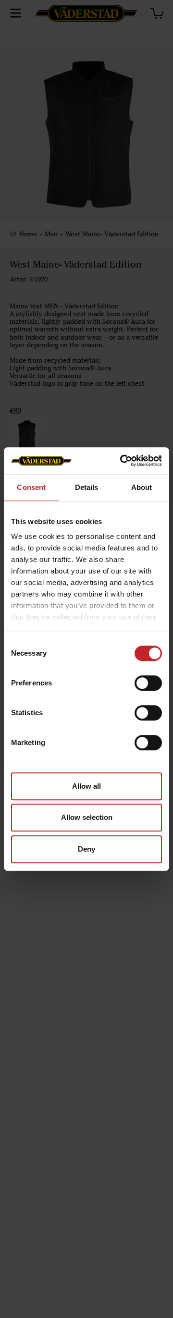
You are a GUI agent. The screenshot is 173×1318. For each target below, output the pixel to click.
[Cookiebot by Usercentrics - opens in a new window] (122, 460)
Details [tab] (87, 487)
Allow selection (86, 817)
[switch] (148, 683)
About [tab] (141, 487)
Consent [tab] (31, 487)
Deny (86, 849)
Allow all (86, 786)
